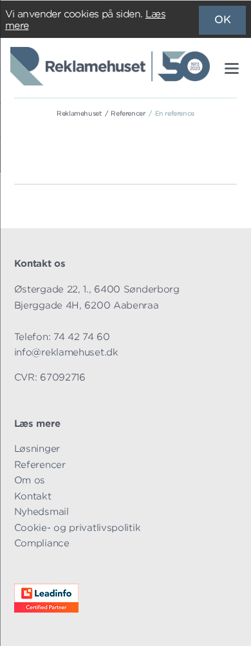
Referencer (128, 113)
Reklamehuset (79, 113)
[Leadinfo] (46, 609)
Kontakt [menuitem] (32, 495)
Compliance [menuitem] (42, 542)
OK (222, 19)
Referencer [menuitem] (40, 464)
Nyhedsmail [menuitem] (41, 511)
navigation (232, 68)
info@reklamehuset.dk (66, 351)
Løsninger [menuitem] (37, 448)
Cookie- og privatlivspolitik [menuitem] (77, 527)
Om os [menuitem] (30, 479)
